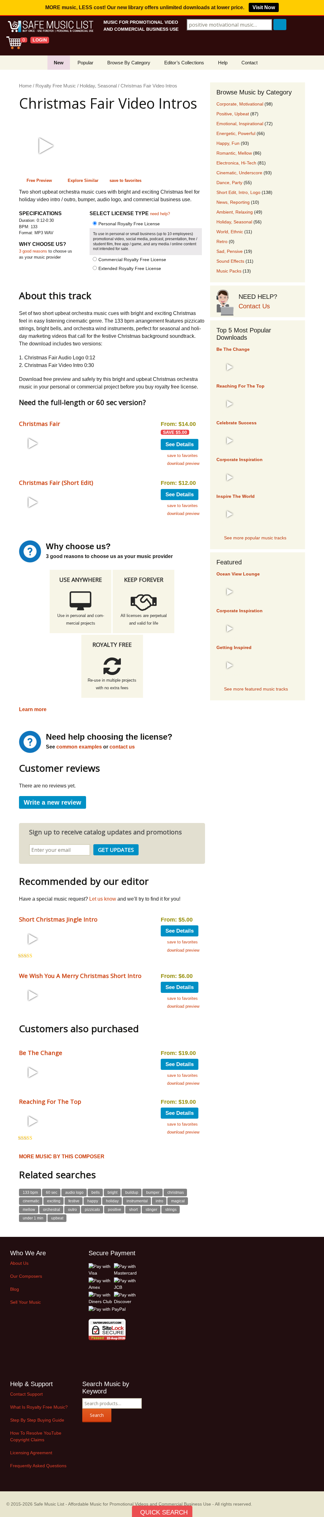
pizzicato (92, 1209)
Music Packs (228, 270)
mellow (29, 1209)
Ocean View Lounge (238, 573)
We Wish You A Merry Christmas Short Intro (80, 976)
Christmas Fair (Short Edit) (56, 482)
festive (73, 1201)
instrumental (137, 1201)
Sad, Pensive (229, 251)
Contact (249, 62)
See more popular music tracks (255, 537)
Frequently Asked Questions (38, 1465)
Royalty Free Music (55, 85)
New (59, 62)
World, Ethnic (229, 231)
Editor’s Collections (184, 62)
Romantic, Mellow (234, 153)
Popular (85, 62)
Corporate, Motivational (239, 103)
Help (222, 62)
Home (25, 85)
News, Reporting (233, 202)
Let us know (102, 899)
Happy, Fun (228, 143)
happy (92, 1201)
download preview (183, 463)
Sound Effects (230, 261)
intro (159, 1201)
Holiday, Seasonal (98, 85)
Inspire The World (235, 496)
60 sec (51, 1192)
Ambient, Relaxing (234, 212)
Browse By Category (128, 62)
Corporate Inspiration (239, 459)
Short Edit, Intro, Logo (238, 192)
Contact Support (26, 1394)
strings (171, 1209)
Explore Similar (83, 180)
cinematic (31, 1201)
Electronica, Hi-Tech (236, 162)
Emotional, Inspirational (239, 123)
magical (178, 1201)
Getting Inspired (234, 647)
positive (114, 1209)
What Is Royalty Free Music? (39, 1407)
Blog (14, 1289)
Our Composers (26, 1276)
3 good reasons (33, 251)
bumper (152, 1192)
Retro (221, 241)
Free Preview (39, 180)
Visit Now (263, 7)
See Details (179, 444)
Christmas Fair (39, 423)
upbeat (57, 1218)
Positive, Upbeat (232, 113)
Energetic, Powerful (235, 133)
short (133, 1209)
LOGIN (40, 39)
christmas (175, 1192)
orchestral (51, 1209)
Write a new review (52, 802)
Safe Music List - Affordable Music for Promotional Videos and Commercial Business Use (122, 1504)
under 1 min (33, 1218)
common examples (79, 746)
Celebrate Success (236, 422)
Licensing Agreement (31, 1452)
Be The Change (40, 1053)
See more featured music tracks (256, 688)
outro (72, 1209)
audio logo (74, 1192)
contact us (122, 746)
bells (95, 1192)
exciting (53, 1201)
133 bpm (30, 1192)
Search (97, 1415)
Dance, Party (229, 182)
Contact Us (254, 306)
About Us (19, 1263)
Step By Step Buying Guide (37, 1420)
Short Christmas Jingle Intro (58, 919)
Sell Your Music (25, 1302)
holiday (112, 1201)
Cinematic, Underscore (239, 172)
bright (112, 1192)
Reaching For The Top (50, 1101)
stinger (151, 1209)
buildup (131, 1192)
